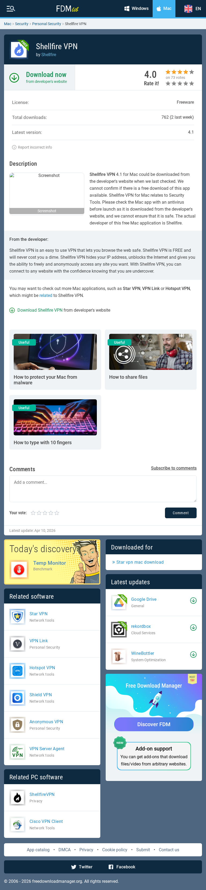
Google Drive (144, 599)
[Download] (193, 600)
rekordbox (141, 626)
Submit (143, 849)
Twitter (86, 866)
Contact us (169, 849)
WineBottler (142, 653)
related (45, 295)
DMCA (64, 849)
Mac (7, 24)
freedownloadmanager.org (57, 881)
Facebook (125, 866)
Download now (46, 75)
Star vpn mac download (140, 562)
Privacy (86, 849)
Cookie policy (114, 849)
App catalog (38, 849)
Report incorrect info (35, 147)
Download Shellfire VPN (39, 310)
